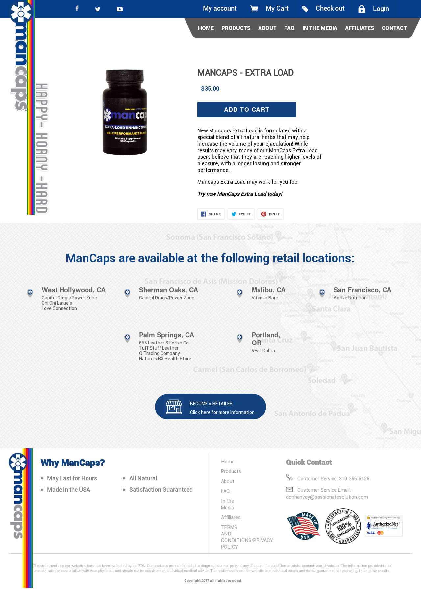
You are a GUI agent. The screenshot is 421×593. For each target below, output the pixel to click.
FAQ (289, 28)
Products (231, 471)
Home (228, 461)
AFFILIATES (359, 28)
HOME (206, 28)
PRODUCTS (236, 28)
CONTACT (394, 28)
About (227, 481)
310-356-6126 (354, 478)
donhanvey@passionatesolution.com (327, 497)
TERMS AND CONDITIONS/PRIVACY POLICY (247, 537)
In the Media (227, 504)
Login (381, 8)
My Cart (277, 8)
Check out (330, 8)
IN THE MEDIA (319, 28)
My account (220, 8)
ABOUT (267, 28)
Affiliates (231, 517)
